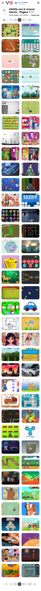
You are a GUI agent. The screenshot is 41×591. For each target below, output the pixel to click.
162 (30, 20)
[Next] (34, 584)
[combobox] (5, 20)
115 (15, 20)
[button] (35, 15)
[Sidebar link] (3, 3)
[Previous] (6, 584)
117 (24, 20)
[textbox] (5, 20)
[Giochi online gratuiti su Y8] (9, 2)
